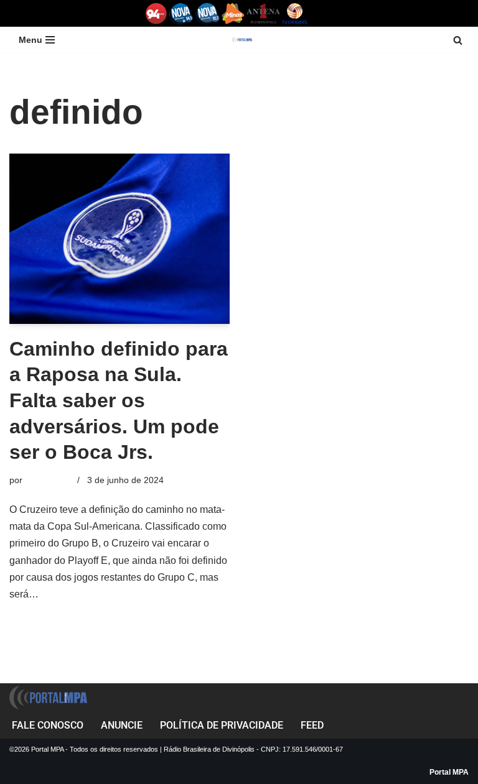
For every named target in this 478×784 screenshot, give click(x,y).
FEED (312, 725)
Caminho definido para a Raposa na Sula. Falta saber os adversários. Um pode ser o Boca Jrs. (118, 400)
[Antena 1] (263, 13)
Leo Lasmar (48, 480)
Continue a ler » (76, 594)
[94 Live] (156, 13)
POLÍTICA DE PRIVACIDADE (221, 725)
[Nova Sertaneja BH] (181, 13)
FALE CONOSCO (47, 725)
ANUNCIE (122, 725)
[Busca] (457, 40)
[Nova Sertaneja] (207, 13)
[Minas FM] (233, 13)
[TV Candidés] (294, 13)
